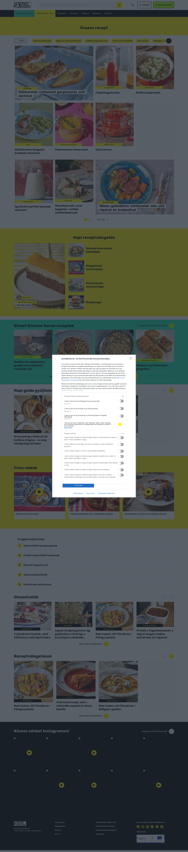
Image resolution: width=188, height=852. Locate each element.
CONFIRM (78, 485)
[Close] (132, 359)
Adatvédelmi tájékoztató (106, 493)
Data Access (90, 493)
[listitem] (94, 396)
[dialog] (94, 426)
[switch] (121, 401)
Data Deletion (78, 493)
